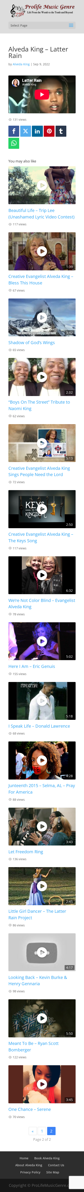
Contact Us (56, 1165)
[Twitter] (25, 131)
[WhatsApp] (13, 143)
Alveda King (21, 64)
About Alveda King (28, 1165)
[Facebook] (13, 131)
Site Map (52, 1172)
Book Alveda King (47, 1158)
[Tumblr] (61, 131)
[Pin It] (49, 131)
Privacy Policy (30, 1172)
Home (24, 1158)
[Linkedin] (37, 131)
